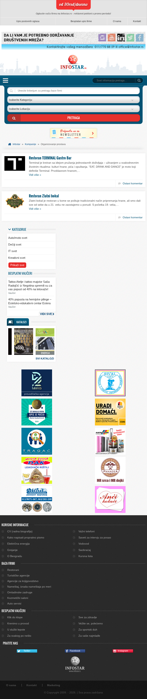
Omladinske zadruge (19, 592)
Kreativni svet (16, 257)
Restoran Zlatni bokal (44, 195)
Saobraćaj (84, 549)
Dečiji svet (14, 244)
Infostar (16, 144)
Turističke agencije (18, 575)
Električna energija (18, 543)
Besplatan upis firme (81, 21)
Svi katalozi (45, 358)
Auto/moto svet (17, 237)
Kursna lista (85, 556)
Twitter (27, 651)
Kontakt (137, 21)
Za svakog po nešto (19, 635)
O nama (117, 21)
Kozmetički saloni (17, 597)
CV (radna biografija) (20, 531)
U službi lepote (16, 629)
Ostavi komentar (133, 183)
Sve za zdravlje (87, 617)
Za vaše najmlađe (89, 635)
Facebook (75, 651)
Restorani (13, 569)
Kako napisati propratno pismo (25, 537)
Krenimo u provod (18, 623)
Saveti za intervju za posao (94, 537)
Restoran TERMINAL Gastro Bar (50, 157)
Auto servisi (14, 603)
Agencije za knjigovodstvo (22, 581)
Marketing (53, 685)
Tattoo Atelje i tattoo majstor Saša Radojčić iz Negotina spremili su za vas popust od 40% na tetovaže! (30, 285)
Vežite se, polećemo (90, 623)
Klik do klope (15, 617)
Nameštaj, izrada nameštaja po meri (29, 586)
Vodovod (83, 543)
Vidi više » (35, 174)
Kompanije (30, 144)
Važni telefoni (86, 531)
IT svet (12, 251)
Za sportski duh (87, 629)
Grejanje (12, 549)
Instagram (123, 651)
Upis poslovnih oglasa (27, 21)
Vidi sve (46, 314)
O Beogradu (14, 556)
